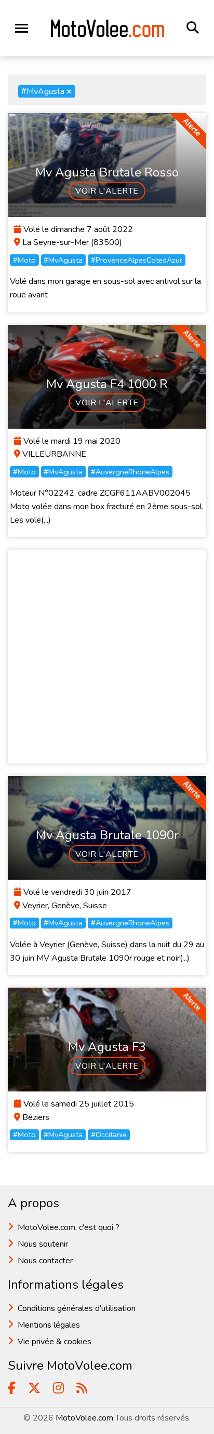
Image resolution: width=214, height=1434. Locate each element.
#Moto (24, 260)
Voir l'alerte (106, 191)
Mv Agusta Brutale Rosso (107, 172)
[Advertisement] (107, 656)
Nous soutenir (43, 1244)
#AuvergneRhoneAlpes (130, 472)
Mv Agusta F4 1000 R (107, 384)
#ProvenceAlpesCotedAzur (136, 260)
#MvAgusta (46, 91)
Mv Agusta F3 (107, 1047)
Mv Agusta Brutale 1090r (107, 835)
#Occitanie (109, 1134)
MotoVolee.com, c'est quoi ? (68, 1227)
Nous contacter (45, 1260)
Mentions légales (49, 1325)
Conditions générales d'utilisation (77, 1308)
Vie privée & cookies (54, 1341)
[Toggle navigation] (21, 28)
